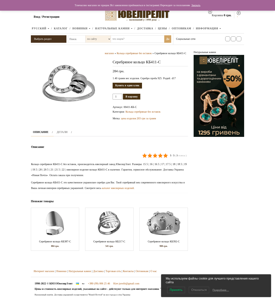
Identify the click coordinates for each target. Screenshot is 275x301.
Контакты (128, 271)
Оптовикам (181, 28)
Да (167, 39)
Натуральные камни (113, 28)
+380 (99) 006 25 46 (99, 283)
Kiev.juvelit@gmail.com (126, 283)
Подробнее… (221, 289)
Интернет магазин (44, 271)
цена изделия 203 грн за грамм (138, 118)
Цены (162, 28)
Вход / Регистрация (46, 16)
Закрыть (195, 5)
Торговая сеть (113, 271)
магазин (109, 53)
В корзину (132, 96)
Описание (40, 132)
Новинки (80, 28)
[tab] (42, 132)
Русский (39, 28)
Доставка (145, 28)
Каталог (61, 28)
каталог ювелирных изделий (118, 188)
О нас (153, 271)
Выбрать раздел (42, 39)
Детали (62, 132)
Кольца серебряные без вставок (134, 53)
